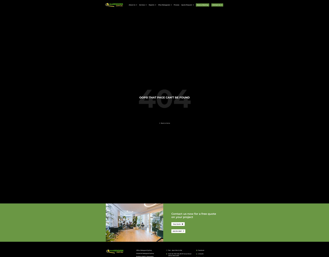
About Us (132, 5)
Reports (151, 5)
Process (176, 5)
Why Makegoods (164, 5)
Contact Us (216, 5)
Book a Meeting (202, 5)
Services (142, 5)
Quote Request (186, 5)
